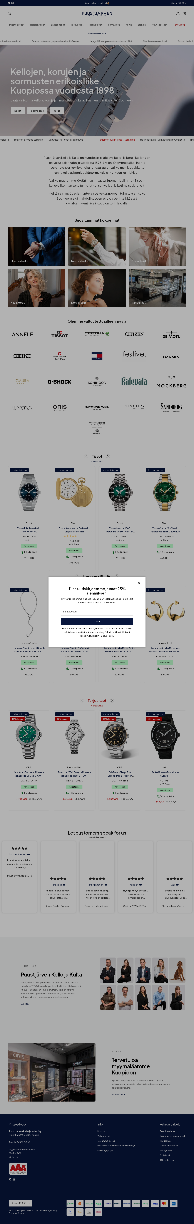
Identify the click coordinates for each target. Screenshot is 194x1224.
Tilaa (97, 621)
